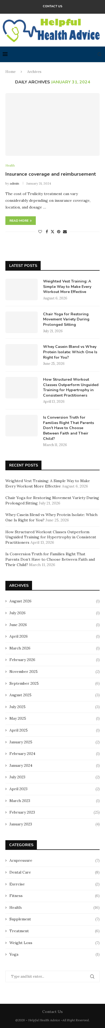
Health (54, 907)
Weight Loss (54, 942)
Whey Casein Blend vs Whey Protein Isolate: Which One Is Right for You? (70, 352)
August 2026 (20, 601)
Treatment (54, 930)
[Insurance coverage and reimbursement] (52, 124)
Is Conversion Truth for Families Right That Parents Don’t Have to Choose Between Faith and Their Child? (68, 428)
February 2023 (22, 812)
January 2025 (20, 742)
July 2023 (17, 777)
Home (10, 71)
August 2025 (20, 695)
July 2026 (17, 612)
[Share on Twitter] (52, 231)
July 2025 (17, 706)
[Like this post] (40, 231)
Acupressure (54, 860)
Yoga (54, 954)
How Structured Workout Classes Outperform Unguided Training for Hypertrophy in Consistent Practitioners (71, 387)
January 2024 (20, 765)
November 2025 (23, 671)
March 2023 (19, 800)
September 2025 (24, 683)
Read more (19, 220)
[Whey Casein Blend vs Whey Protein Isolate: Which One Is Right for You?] (21, 355)
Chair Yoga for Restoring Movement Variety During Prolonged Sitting (66, 319)
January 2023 (20, 824)
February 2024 (22, 753)
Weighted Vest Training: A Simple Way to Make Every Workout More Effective (67, 286)
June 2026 (18, 624)
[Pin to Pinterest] (58, 231)
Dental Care (54, 872)
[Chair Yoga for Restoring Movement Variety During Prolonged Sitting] (21, 322)
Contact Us (52, 6)
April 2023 (18, 788)
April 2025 (18, 730)
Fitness (54, 895)
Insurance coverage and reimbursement (50, 174)
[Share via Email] (65, 231)
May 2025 (17, 718)
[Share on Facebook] (47, 231)
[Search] (99, 54)
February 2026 (22, 659)
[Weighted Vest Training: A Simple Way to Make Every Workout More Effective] (21, 289)
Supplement (54, 919)
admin (14, 183)
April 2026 (18, 636)
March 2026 (19, 648)
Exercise (54, 884)
